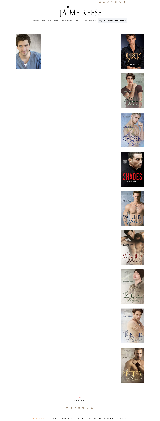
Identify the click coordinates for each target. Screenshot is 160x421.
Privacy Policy (42, 418)
